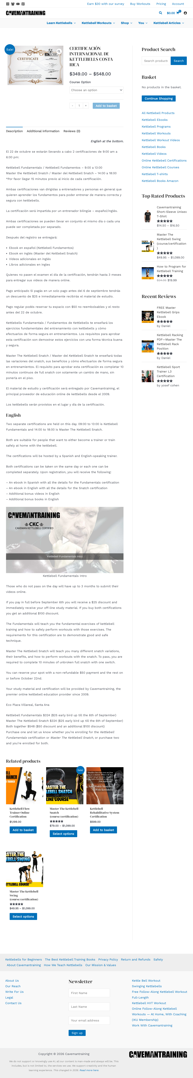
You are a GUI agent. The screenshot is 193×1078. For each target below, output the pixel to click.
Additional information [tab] (43, 131)
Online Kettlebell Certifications (164, 160)
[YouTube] (18, 4)
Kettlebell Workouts (156, 133)
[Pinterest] (23, 4)
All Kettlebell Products (158, 113)
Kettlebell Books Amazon (160, 181)
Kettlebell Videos (154, 153)
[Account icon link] (185, 13)
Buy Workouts (140, 4)
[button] (160, 13)
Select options (63, 833)
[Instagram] (7, 4)
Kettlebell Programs (156, 126)
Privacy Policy (108, 959)
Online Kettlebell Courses (160, 167)
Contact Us (13, 1003)
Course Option (80, 82)
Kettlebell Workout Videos (161, 140)
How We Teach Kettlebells (63, 965)
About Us (12, 980)
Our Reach (13, 986)
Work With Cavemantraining (152, 1025)
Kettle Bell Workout (146, 980)
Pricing (161, 4)
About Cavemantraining (24, 965)
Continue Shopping (159, 98)
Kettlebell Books (154, 147)
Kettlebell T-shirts (155, 174)
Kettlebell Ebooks (155, 120)
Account (178, 4)
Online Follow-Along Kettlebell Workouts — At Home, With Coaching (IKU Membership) (159, 1014)
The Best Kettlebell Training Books (70, 959)
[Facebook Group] (12, 4)
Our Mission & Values (100, 965)
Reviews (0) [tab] (71, 131)
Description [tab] (14, 131)
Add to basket (106, 106)
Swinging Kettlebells (147, 986)
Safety (158, 959)
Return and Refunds (135, 959)
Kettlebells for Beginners (23, 959)
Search (179, 61)
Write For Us (14, 992)
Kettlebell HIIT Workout (149, 1003)
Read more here (88, 1070)
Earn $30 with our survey (105, 4)
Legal (9, 997)
